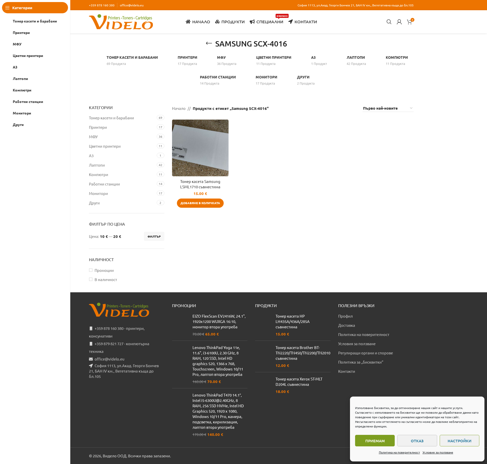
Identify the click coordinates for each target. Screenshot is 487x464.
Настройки (459, 440)
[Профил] (399, 22)
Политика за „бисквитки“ (360, 361)
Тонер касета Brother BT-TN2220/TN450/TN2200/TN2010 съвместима (303, 353)
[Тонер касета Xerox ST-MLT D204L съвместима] (263, 385)
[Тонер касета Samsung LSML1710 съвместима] (200, 148)
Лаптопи (97, 165)
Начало (179, 108)
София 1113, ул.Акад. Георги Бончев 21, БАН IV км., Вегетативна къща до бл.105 (124, 371)
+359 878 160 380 (102, 5)
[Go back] (208, 43)
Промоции (104, 270)
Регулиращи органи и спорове (365, 352)
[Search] (389, 22)
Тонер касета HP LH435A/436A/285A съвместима (293, 321)
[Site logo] (121, 21)
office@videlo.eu (132, 5)
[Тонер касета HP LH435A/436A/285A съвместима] (263, 325)
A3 (91, 155)
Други (94, 202)
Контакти (346, 371)
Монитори (98, 193)
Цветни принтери (105, 146)
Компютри (98, 174)
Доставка (346, 325)
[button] (200, 203)
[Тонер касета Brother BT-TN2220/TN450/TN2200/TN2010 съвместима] (263, 356)
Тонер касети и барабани (111, 117)
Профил (345, 316)
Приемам (375, 440)
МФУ (93, 136)
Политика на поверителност (399, 452)
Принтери (98, 127)
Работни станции (104, 183)
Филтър (154, 236)
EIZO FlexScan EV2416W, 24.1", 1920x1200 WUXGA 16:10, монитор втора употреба (219, 321)
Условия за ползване (438, 452)
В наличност (106, 279)
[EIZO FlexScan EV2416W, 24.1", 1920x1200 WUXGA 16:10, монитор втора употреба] (180, 325)
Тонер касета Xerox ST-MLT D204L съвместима (299, 381)
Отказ (417, 440)
